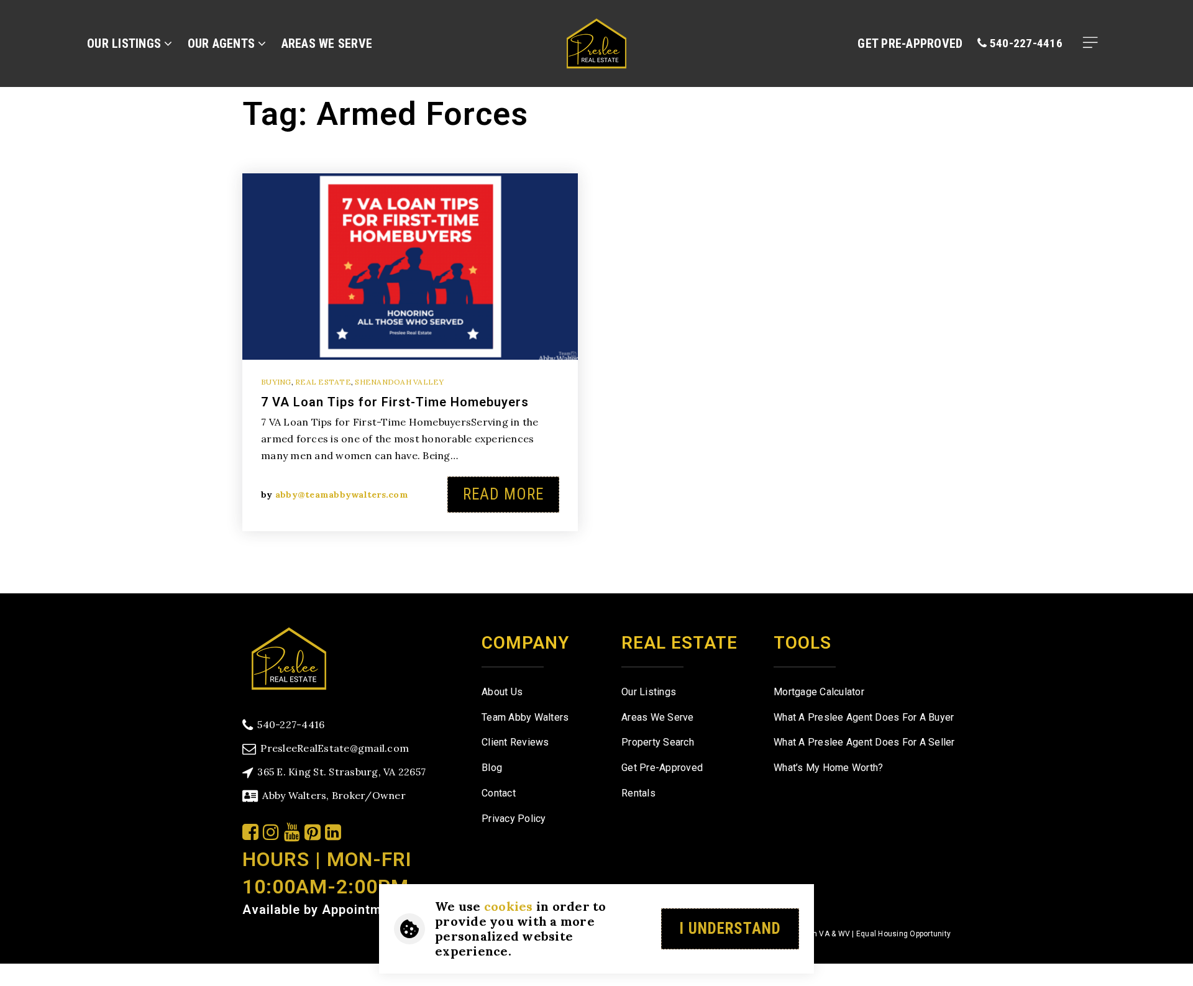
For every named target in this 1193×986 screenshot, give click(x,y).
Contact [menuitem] (499, 793)
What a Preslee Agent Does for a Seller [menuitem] (864, 742)
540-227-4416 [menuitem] (1025, 43)
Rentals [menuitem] (638, 793)
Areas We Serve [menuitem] (327, 43)
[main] (596, 296)
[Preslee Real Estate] (289, 657)
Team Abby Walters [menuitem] (525, 717)
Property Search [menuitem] (657, 742)
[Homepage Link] (596, 42)
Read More (503, 494)
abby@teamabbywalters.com (341, 494)
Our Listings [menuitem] (125, 43)
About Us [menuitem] (502, 692)
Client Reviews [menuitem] (515, 742)
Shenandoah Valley (399, 381)
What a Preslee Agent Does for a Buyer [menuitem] (864, 717)
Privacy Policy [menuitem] (514, 818)
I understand (730, 929)
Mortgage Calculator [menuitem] (819, 692)
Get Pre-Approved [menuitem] (909, 43)
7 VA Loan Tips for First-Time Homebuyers (395, 402)
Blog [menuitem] (492, 768)
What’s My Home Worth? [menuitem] (828, 768)
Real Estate (323, 381)
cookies (508, 906)
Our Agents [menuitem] (223, 43)
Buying (276, 381)
